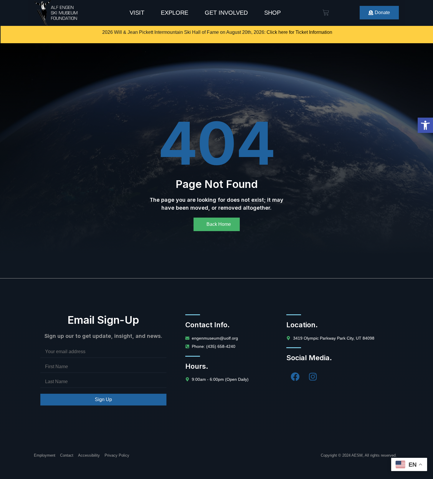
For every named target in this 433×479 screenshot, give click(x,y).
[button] (425, 125)
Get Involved (226, 12)
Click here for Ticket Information (299, 32)
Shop (272, 12)
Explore (174, 12)
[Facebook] (295, 376)
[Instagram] (313, 376)
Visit (137, 12)
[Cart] (325, 12)
